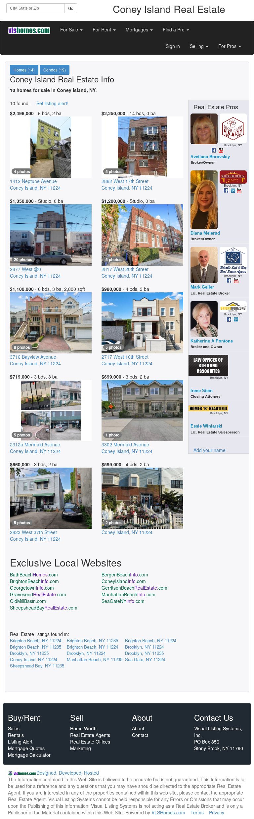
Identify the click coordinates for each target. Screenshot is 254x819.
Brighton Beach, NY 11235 (92, 640)
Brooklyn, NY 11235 (29, 653)
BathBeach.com (34, 574)
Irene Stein (201, 390)
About (138, 728)
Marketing (80, 748)
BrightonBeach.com (34, 581)
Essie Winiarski (206, 426)
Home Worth (83, 728)
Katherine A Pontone (211, 341)
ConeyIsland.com (124, 581)
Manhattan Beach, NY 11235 (94, 659)
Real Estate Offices (90, 741)
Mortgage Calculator (29, 754)
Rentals (16, 735)
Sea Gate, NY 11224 (145, 659)
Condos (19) (54, 69)
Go (70, 8)
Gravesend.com (38, 594)
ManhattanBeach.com (128, 594)
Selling (197, 46)
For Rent (102, 29)
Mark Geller (202, 287)
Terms (197, 812)
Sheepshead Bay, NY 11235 (37, 665)
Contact (140, 735)
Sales (14, 728)
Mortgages (137, 29)
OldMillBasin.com (28, 601)
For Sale (69, 29)
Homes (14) (24, 69)
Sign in (173, 46)
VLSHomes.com (168, 812)
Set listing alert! (52, 103)
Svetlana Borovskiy (210, 156)
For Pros (228, 46)
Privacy (216, 812)
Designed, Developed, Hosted (67, 772)
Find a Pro (174, 29)
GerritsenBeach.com (134, 587)
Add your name (209, 450)
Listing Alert (20, 741)
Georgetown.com (32, 587)
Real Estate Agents (90, 735)
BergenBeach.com (125, 574)
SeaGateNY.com (123, 601)
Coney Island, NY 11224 (33, 659)
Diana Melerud (205, 233)
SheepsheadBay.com (43, 607)
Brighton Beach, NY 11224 (35, 640)
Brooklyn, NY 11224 (144, 647)
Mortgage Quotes (26, 748)
